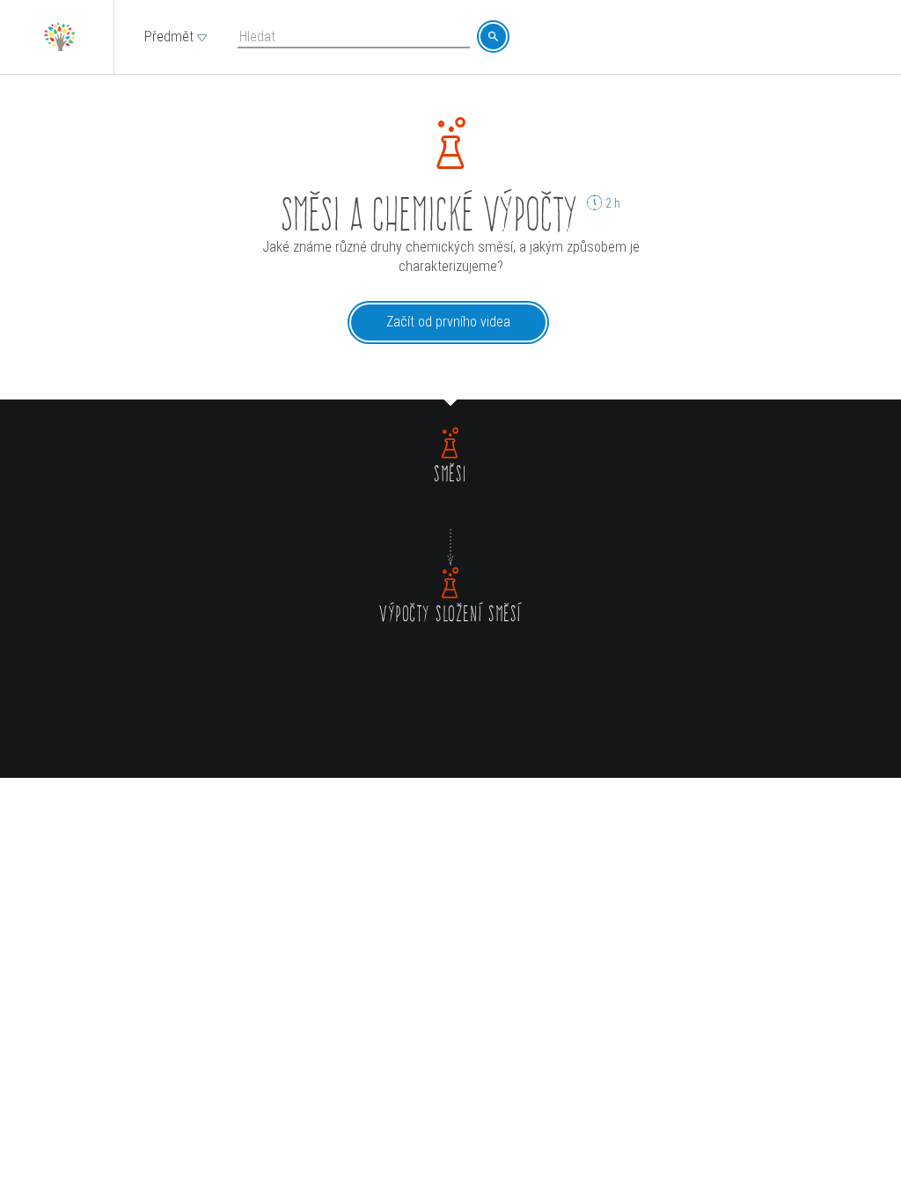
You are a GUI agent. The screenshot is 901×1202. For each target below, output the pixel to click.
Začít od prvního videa (448, 321)
